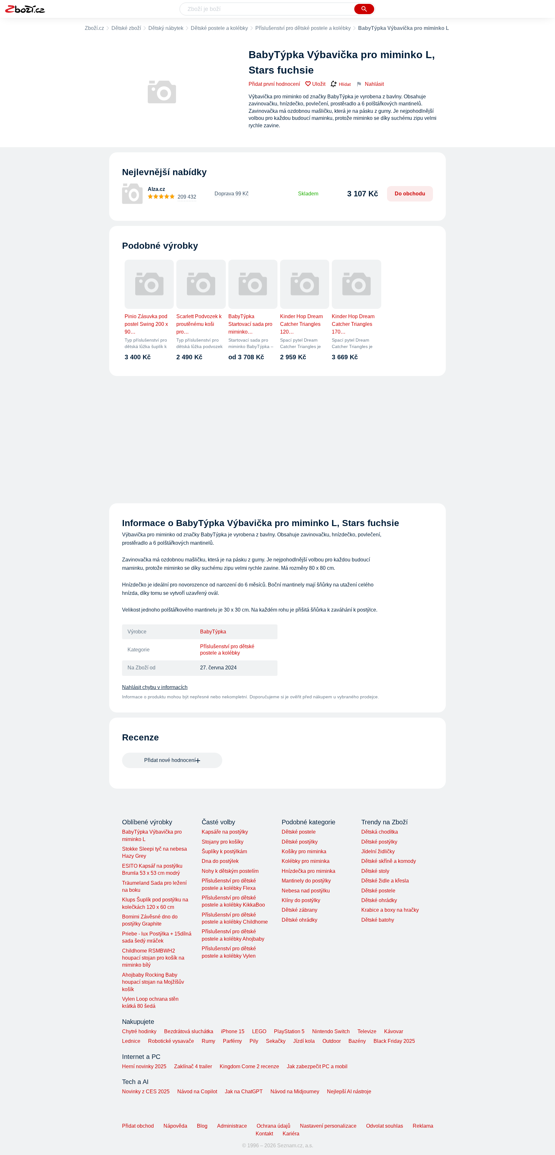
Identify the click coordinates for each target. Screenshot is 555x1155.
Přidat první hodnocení (274, 84)
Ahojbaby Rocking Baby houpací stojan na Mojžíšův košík (153, 982)
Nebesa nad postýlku (306, 890)
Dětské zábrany (299, 910)
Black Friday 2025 (394, 1041)
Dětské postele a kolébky (219, 28)
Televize (366, 1031)
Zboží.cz (94, 28)
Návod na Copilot (197, 1091)
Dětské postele (299, 832)
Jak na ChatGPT (244, 1091)
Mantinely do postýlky (306, 880)
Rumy (208, 1041)
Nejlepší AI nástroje (349, 1091)
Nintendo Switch (331, 1031)
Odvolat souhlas (384, 1126)
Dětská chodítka (379, 832)
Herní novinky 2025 (144, 1066)
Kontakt (264, 1133)
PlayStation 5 (289, 1031)
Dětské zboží (126, 28)
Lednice (131, 1041)
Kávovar (393, 1031)
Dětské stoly (375, 871)
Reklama (423, 1126)
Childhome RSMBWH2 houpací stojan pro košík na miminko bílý (153, 958)
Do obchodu (410, 193)
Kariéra (291, 1133)
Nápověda (175, 1126)
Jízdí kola (304, 1041)
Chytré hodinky (139, 1031)
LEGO (259, 1031)
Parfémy (232, 1041)
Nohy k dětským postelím (230, 871)
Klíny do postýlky (301, 900)
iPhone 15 (232, 1031)
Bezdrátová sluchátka (188, 1031)
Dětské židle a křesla (385, 880)
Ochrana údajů (273, 1126)
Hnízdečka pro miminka (308, 871)
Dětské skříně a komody (388, 861)
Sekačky (276, 1041)
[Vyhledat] (364, 9)
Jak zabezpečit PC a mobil (317, 1066)
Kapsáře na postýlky (225, 832)
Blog (202, 1126)
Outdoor (331, 1041)
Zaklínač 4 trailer (193, 1066)
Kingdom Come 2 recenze (249, 1066)
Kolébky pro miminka (306, 861)
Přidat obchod (138, 1126)
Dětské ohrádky (299, 920)
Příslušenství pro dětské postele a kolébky (303, 28)
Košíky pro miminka (304, 851)
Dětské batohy (377, 920)
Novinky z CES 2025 (146, 1091)
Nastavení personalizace (328, 1126)
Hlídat (345, 84)
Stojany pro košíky (222, 842)
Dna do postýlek (220, 861)
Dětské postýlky (300, 842)
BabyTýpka (213, 631)
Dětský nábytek (165, 28)
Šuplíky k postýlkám (224, 851)
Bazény (357, 1041)
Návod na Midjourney (294, 1091)
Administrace (232, 1126)
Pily (254, 1041)
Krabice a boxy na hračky (390, 910)
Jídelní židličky (378, 851)
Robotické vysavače (171, 1041)
